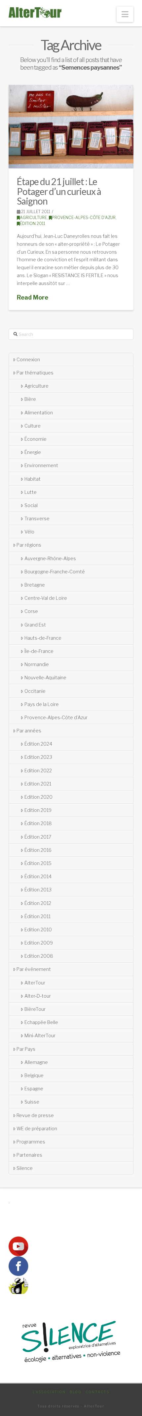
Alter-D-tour (37, 996)
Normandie (36, 664)
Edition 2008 (38, 956)
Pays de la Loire (41, 704)
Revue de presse (35, 1115)
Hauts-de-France (42, 638)
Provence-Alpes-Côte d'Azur (84, 217)
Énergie (32, 452)
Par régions (29, 545)
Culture (32, 426)
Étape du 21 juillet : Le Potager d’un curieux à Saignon (59, 191)
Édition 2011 (32, 223)
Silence (25, 1168)
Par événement (34, 969)
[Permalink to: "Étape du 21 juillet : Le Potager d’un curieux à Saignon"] (71, 127)
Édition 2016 (38, 850)
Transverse (37, 518)
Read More (32, 297)
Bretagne (34, 585)
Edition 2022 (38, 770)
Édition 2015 (38, 863)
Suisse (31, 1102)
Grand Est (35, 625)
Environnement (41, 465)
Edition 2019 (38, 810)
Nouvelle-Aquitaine (45, 677)
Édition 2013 (38, 889)
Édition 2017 (37, 837)
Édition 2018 (38, 823)
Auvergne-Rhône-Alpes (50, 558)
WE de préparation (37, 1128)
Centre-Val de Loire (45, 598)
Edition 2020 (38, 797)
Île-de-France (38, 651)
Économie (35, 439)
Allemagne (36, 1062)
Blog (76, 1392)
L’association (49, 1392)
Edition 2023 (38, 757)
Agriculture (33, 217)
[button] (125, 14)
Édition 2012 (37, 903)
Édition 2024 (38, 744)
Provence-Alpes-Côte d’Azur (56, 717)
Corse (31, 611)
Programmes (31, 1141)
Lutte (30, 492)
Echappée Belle (41, 1022)
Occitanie (35, 691)
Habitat (32, 479)
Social (31, 505)
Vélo (29, 531)
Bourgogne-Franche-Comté (54, 571)
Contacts (97, 1392)
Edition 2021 (37, 784)
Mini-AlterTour (39, 1035)
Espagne (33, 1088)
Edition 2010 (38, 929)
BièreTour (35, 1009)
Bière (30, 399)
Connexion (28, 359)
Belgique (34, 1075)
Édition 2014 (38, 876)
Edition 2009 (38, 943)
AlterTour (34, 982)
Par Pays (26, 1049)
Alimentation (38, 412)
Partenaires (29, 1155)
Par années (29, 730)
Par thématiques (35, 372)
